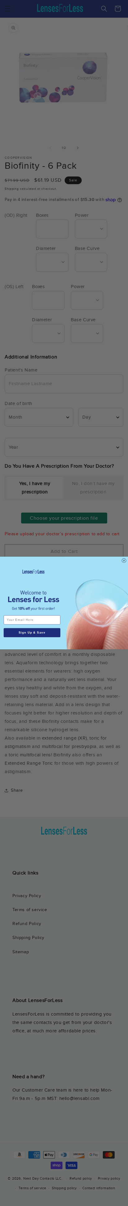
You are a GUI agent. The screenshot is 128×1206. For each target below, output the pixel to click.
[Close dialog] (124, 560)
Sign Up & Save (32, 632)
